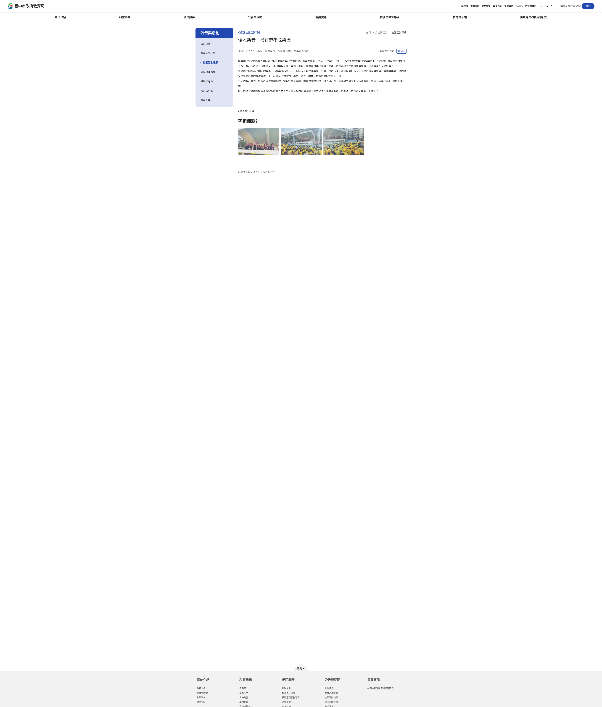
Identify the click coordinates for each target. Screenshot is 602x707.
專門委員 (243, 702)
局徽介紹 (201, 702)
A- (542, 6)
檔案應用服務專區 (291, 697)
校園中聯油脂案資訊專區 (379, 688)
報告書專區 (207, 90)
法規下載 (286, 702)
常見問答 (497, 6)
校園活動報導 (210, 62)
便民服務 (189, 17)
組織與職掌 (202, 693)
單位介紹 (60, 17)
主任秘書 (243, 697)
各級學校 (201, 697)
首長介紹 (201, 688)
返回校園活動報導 (250, 32)
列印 (403, 51)
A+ (552, 6)
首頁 (368, 32)
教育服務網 (530, 6)
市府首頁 (474, 6)
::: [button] (191, 673)
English (519, 6)
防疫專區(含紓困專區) (533, 17)
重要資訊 (321, 17)
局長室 (242, 688)
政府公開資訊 (208, 72)
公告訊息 (206, 43)
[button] (301, 667)
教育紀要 (206, 100)
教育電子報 (460, 17)
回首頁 (464, 6)
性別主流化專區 (390, 17)
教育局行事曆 (288, 693)
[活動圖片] (258, 141)
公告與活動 (255, 17)
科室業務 (124, 17)
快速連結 (508, 6)
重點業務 (286, 688)
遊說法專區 (207, 81)
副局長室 (243, 693)
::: (193, 30)
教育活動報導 (208, 53)
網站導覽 (486, 6)
